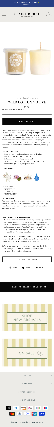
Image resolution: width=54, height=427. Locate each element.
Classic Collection (30, 98)
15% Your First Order (27, 259)
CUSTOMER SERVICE (27, 392)
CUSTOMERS (27, 384)
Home (18, 98)
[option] (27, 3)
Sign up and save (27, 400)
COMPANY (27, 376)
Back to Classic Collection (29, 287)
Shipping (5, 110)
